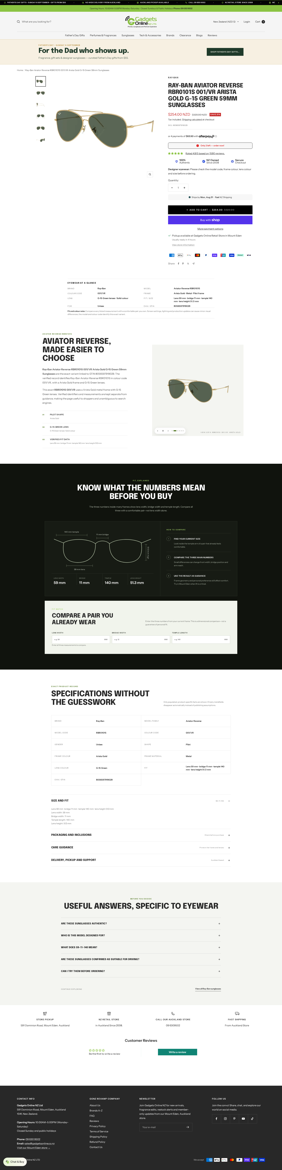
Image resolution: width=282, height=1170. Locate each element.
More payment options (210, 228)
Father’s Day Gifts (75, 35)
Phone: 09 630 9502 (182, 8)
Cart (259, 21)
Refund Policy (97, 1141)
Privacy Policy (98, 1126)
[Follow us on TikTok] (252, 1118)
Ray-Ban (173, 77)
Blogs (199, 35)
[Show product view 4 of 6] (179, 430)
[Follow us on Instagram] (225, 1118)
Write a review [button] (177, 1052)
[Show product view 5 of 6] (181, 430)
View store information (183, 245)
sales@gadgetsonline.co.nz (39, 1143)
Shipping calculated (192, 119)
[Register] (187, 1127)
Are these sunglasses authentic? (84, 923)
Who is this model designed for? (83, 935)
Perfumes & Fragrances (103, 35)
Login (247, 21)
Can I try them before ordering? (83, 971)
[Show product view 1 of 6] (172, 430)
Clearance (185, 35)
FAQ (92, 1115)
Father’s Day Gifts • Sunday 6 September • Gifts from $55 (36, 2)
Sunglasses (128, 35)
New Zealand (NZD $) (224, 21)
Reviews (212, 35)
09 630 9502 (33, 1139)
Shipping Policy (98, 1136)
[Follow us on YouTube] (243, 1118)
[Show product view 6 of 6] (183, 430)
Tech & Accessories (150, 35)
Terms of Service (99, 1131)
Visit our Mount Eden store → (33, 1147)
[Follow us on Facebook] (216, 1118)
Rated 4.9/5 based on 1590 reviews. (205, 153)
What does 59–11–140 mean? (79, 947)
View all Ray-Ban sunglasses (208, 988)
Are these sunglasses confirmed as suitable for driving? (100, 959)
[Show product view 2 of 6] (173, 430)
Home (20, 70)
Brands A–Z (96, 1110)
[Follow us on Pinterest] (234, 1118)
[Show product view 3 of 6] (176, 430)
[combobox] (46, 22)
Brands (170, 35)
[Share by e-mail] (193, 264)
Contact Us (96, 1147)
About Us (95, 1105)
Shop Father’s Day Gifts (225, 52)
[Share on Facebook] (178, 263)
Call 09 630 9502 (197, 2)
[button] (15, 1162)
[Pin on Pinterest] (183, 263)
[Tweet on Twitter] (188, 263)
